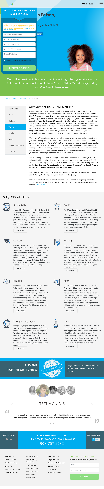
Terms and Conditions (8, 29)
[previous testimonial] (12, 405)
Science (12, 151)
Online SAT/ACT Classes (13, 469)
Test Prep (38, 34)
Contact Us (8, 466)
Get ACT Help (30, 474)
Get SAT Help (30, 478)
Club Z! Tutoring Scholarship (31, 461)
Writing (12, 127)
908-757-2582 (87, 4)
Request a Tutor (53, 460)
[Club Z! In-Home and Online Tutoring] (10, 4)
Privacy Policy (28, 28)
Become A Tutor (53, 466)
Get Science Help (32, 471)
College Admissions (11, 472)
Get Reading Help (32, 468)
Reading (12, 133)
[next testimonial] (92, 405)
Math (11, 139)
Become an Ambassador (56, 463)
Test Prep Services (11, 463)
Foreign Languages (17, 145)
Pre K (11, 115)
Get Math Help (31, 465)
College (12, 121)
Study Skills (13, 109)
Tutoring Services (10, 460)
